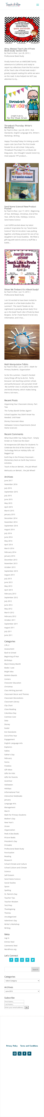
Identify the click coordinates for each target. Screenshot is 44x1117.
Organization (25, 369)
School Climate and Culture (15, 864)
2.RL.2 (6, 645)
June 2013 (8, 582)
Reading (7, 856)
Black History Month (12, 664)
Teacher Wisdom (11, 901)
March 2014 (9, 548)
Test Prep (8, 905)
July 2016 (8, 488)
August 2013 (9, 575)
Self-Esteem (9, 875)
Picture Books (9, 837)
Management (9, 807)
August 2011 (9, 627)
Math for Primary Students (15, 815)
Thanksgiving (9, 909)
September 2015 (11, 492)
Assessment (9, 649)
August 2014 (9, 529)
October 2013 (9, 567)
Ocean (7, 826)
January (7, 800)
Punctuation (9, 852)
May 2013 (8, 586)
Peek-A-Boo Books (11, 834)
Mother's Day (9, 818)
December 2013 (10, 560)
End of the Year (10, 736)
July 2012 (8, 601)
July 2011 (8, 631)
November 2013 (10, 563)
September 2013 (11, 571)
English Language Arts (23, 133)
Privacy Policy (12, 1046)
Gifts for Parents (11, 777)
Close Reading (10, 709)
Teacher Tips (9, 898)
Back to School (10, 653)
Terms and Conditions (29, 1046)
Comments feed (10, 945)
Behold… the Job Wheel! (27, 466)
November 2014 (10, 522)
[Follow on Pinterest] (29, 1054)
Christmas (24, 214)
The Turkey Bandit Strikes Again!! (17, 411)
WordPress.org (10, 949)
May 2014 (8, 541)
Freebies (7, 766)
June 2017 (8, 480)
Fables (7, 751)
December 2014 (10, 518)
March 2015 (9, 510)
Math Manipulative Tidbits (16, 364)
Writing (17, 136)
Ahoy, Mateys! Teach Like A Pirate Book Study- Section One (19, 49)
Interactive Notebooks (13, 796)
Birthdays (15, 214)
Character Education (12, 683)
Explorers (8, 747)
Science (32, 217)
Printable (8, 845)
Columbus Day (10, 713)
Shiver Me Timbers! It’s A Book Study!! (21, 289)
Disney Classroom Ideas (14, 421)
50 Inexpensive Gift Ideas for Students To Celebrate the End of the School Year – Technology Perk (21, 447)
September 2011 (11, 624)
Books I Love (9, 668)
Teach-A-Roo (12, 53)
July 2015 (8, 495)
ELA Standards (10, 732)
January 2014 (9, 556)
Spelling (7, 890)
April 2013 (8, 590)
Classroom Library (11, 701)
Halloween (8, 785)
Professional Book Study (14, 56)
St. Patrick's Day (10, 894)
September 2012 (11, 597)
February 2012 (10, 616)
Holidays (24, 217)
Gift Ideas (8, 769)
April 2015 (8, 507)
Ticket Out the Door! (21, 441)
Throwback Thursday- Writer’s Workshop (18, 126)
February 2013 (10, 593)
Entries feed (9, 942)
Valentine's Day (10, 920)
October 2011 (9, 620)
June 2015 (8, 499)
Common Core (10, 717)
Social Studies (10, 883)
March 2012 (9, 612)
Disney (7, 724)
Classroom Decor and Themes (16, 694)
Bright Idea (8, 671)
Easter (7, 728)
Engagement (9, 739)
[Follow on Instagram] (15, 1054)
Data (6, 720)
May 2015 (8, 503)
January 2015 (9, 514)
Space (6, 886)
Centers (7, 679)
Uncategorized (10, 917)
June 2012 (8, 605)
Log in (6, 938)
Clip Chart (8, 705)
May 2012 (8, 609)
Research (8, 860)
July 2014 (8, 533)
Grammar (8, 781)
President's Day (10, 841)
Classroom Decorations (13, 698)
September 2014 (11, 526)
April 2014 (8, 544)
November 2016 (10, 484)
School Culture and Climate (15, 867)
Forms (6, 762)
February (8, 758)
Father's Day (9, 754)
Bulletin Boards (10, 675)
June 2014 (8, 537)
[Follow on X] (20, 1054)
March (7, 811)
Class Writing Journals (13, 690)
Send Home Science (12, 220)
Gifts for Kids (14, 217)
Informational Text (11, 792)
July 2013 (8, 578)
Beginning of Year (11, 656)
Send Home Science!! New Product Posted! (20, 207)
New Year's (8, 822)
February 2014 (10, 552)
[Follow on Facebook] (24, 1054)
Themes (7, 913)
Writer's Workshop (11, 924)
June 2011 (8, 635)
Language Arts (10, 803)
